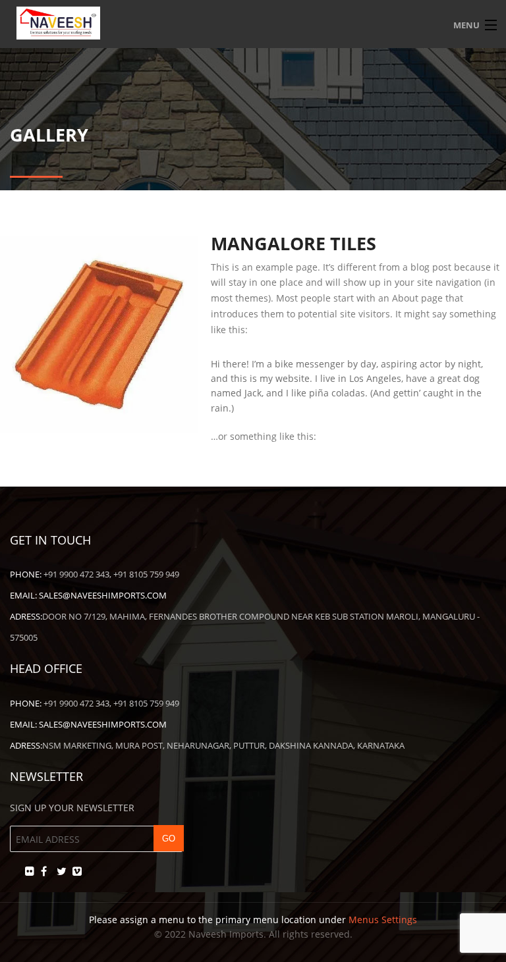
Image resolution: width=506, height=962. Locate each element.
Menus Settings (383, 919)
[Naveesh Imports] (253, 23)
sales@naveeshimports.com (103, 595)
